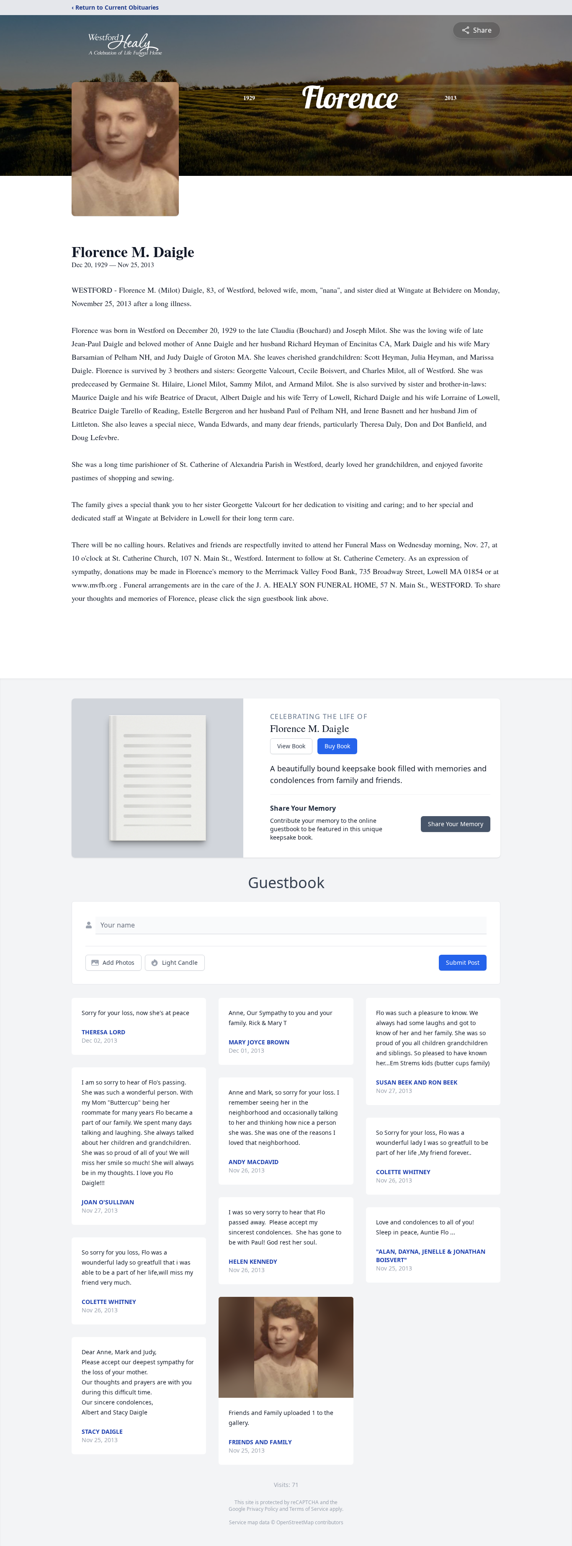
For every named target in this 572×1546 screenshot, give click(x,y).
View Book (291, 746)
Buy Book (337, 746)
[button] (285, 1347)
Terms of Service (308, 1509)
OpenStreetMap (295, 1522)
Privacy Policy (262, 1509)
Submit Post (462, 962)
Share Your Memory (455, 824)
